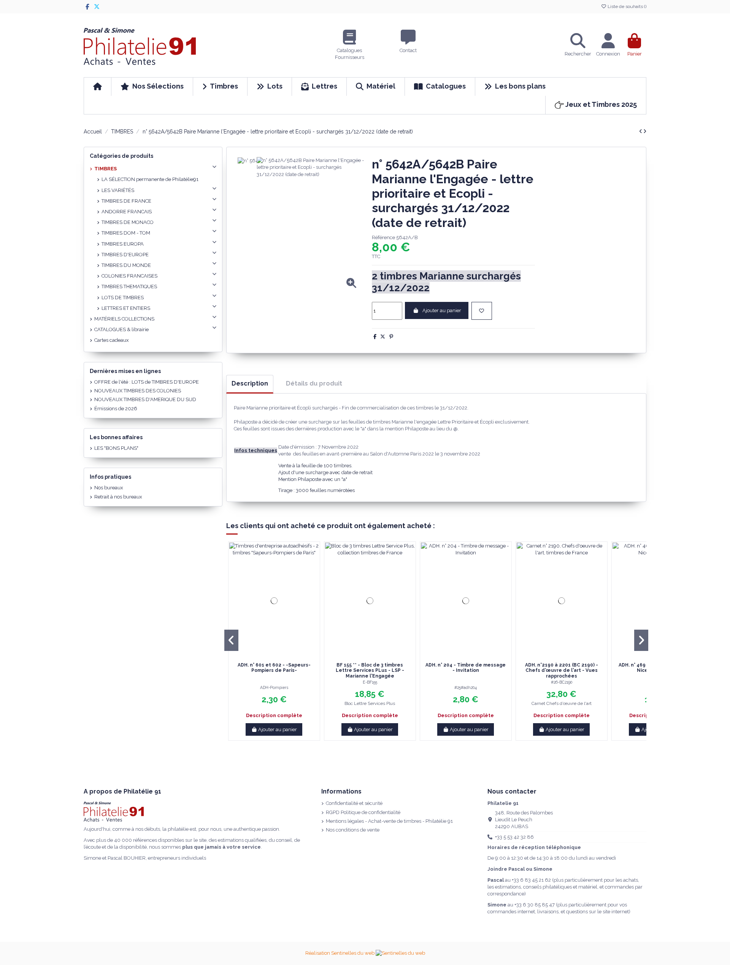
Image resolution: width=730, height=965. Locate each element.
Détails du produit (314, 383)
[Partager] (374, 337)
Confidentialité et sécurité (354, 803)
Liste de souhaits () (626, 6)
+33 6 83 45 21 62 (531, 880)
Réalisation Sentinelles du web (340, 953)
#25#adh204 (465, 687)
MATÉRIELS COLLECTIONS (124, 319)
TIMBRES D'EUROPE (125, 254)
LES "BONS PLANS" (116, 448)
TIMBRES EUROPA (123, 244)
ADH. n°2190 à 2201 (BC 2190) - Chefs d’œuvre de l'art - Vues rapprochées (561, 670)
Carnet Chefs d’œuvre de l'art (562, 703)
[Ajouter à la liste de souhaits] (481, 311)
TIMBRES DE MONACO (128, 222)
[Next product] (644, 131)
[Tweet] (382, 337)
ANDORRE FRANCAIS (127, 211)
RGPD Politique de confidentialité (363, 812)
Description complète (274, 715)
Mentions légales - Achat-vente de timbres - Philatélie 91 (389, 821)
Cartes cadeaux (111, 340)
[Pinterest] (391, 337)
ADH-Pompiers (274, 687)
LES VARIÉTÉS (118, 190)
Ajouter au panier (441, 310)
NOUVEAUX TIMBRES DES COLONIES (137, 391)
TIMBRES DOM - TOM (126, 233)
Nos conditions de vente (352, 830)
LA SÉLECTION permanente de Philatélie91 (150, 179)
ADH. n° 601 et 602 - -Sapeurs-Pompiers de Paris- (274, 667)
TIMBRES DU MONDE (126, 265)
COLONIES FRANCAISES (129, 276)
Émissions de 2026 (115, 408)
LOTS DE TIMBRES (123, 297)
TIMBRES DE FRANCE (126, 201)
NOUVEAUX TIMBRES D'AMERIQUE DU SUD (145, 399)
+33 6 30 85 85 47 (534, 905)
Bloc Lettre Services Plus (369, 703)
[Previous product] (641, 131)
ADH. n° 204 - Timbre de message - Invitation (465, 667)
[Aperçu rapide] (279, 656)
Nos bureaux (108, 487)
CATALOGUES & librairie (121, 329)
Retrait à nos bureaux (118, 497)
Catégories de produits (121, 156)
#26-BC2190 (561, 682)
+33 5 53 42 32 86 (514, 837)
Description (250, 383)
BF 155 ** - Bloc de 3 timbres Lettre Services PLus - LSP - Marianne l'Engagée (370, 670)
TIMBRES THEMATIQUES (129, 286)
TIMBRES (105, 168)
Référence (383, 237)
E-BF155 (370, 682)
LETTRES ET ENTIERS (126, 308)
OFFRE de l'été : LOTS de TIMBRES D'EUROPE (146, 382)
